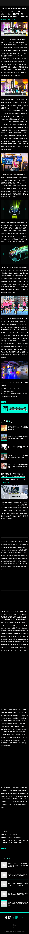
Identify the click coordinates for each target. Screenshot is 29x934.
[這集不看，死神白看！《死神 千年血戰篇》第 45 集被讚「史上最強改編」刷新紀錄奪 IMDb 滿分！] (4, 428)
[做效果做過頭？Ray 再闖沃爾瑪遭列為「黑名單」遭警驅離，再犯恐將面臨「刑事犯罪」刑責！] (4, 466)
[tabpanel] (14, 209)
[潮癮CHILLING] (14, 917)
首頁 (2, 19)
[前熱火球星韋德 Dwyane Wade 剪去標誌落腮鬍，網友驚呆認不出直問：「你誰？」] (4, 457)
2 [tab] (14, 220)
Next (26, 209)
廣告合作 (14, 927)
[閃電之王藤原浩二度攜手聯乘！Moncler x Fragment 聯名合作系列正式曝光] (4, 447)
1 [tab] (12, 220)
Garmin (3, 402)
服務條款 (14, 925)
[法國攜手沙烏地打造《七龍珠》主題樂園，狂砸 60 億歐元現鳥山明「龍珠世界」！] (4, 437)
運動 (5, 19)
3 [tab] (16, 220)
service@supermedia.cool (16, 930)
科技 (5, 482)
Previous (2, 209)
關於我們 (14, 924)
